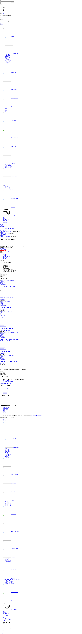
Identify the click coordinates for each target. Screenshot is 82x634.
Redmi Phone (7, 61)
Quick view (2, 282)
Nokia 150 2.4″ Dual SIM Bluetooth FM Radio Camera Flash (9, 340)
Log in (2, 19)
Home (1, 231)
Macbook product (8, 110)
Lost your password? (4, 21)
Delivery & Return (8, 619)
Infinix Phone (7, 57)
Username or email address (5, 15)
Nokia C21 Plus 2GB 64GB (6, 328)
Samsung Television (8, 166)
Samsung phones (16, 53)
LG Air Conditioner (8, 188)
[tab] (42, 254)
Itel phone (6, 58)
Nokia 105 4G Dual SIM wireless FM (8, 361)
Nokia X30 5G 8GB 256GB (6, 297)
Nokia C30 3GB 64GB (5, 307)
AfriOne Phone (7, 54)
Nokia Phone (7, 59)
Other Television (8, 167)
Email (1, 372)
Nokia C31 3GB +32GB (4, 233)
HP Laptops (7, 108)
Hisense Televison (8, 165)
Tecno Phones (7, 62)
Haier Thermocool (8, 186)
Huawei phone (7, 55)
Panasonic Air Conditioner (9, 189)
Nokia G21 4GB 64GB (5, 351)
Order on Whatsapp (9, 247)
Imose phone (7, 56)
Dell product (7, 107)
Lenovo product (8, 109)
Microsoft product (8, 111)
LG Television (7, 164)
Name (1, 371)
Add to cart (2, 247)
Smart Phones (5, 231)
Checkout (6, 615)
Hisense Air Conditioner (9, 187)
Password (2, 17)
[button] (8, 247)
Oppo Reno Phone (8, 60)
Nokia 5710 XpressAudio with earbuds (9, 317)
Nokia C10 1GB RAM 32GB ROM (8, 286)
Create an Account (6, 13)
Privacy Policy (7, 618)
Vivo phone (7, 63)
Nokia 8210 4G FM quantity (7, 246)
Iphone (14, 44)
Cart (5, 614)
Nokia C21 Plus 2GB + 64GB (5, 236)
